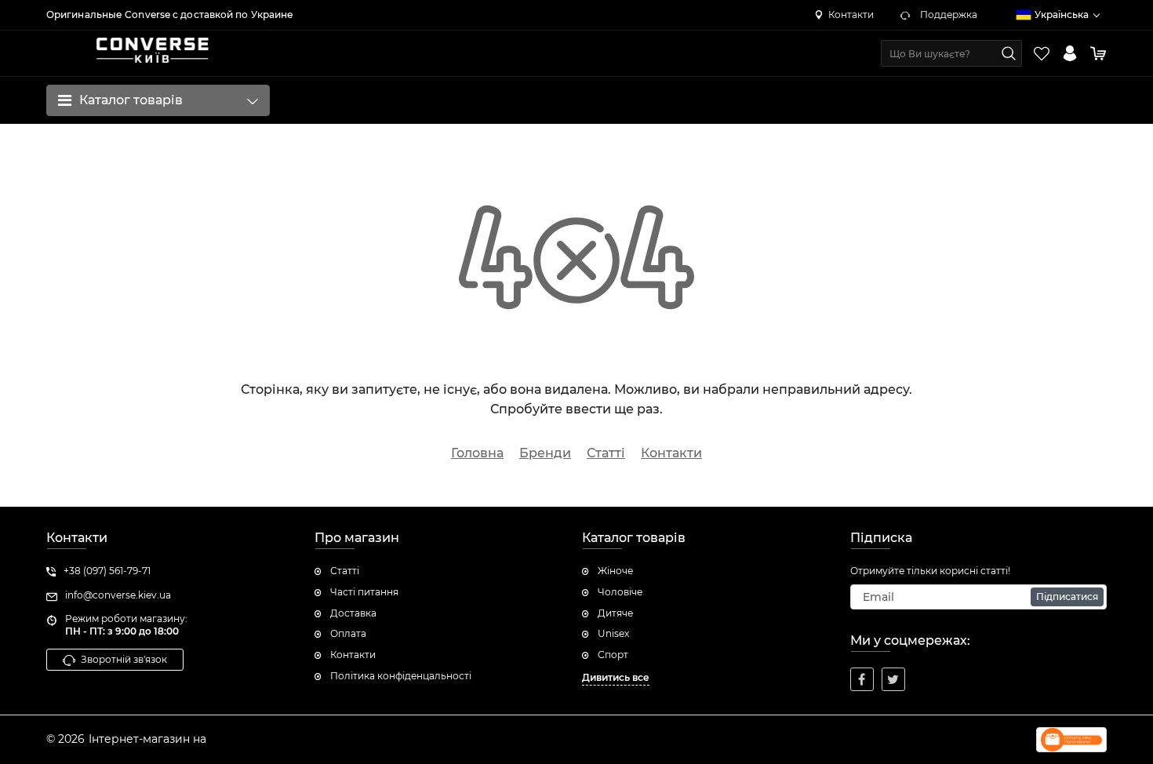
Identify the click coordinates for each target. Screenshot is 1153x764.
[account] (1069, 53)
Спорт (613, 654)
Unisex (613, 633)
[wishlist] (1041, 53)
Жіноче (615, 571)
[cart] (1098, 53)
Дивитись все (615, 677)
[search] (1009, 53)
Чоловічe (620, 592)
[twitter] (893, 679)
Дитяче (615, 613)
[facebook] (862, 679)
